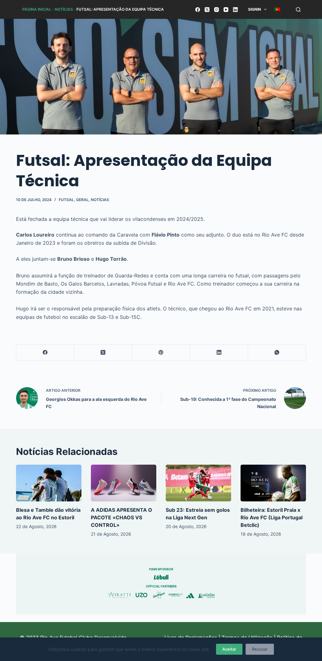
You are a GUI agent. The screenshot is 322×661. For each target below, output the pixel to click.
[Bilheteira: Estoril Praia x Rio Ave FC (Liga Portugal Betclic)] (273, 483)
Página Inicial (36, 9)
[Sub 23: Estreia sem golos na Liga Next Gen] (198, 483)
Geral (82, 199)
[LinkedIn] (235, 9)
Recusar (260, 649)
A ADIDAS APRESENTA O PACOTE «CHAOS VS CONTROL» (121, 517)
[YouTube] (226, 9)
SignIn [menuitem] (254, 9)
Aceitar (229, 649)
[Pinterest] (161, 353)
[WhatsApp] (277, 353)
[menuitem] (277, 9)
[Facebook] (197, 9)
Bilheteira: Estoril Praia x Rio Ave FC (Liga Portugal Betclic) (272, 517)
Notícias (64, 9)
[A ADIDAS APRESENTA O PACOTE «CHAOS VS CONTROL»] (123, 483)
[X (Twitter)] (207, 9)
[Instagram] (216, 9)
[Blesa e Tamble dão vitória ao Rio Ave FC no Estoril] (48, 483)
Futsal (66, 199)
